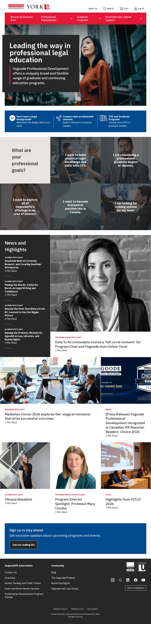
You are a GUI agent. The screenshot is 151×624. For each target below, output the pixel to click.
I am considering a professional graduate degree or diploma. (126, 160)
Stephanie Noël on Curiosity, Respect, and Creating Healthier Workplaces (23, 262)
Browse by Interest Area (22, 18)
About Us (92, 8)
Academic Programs (82, 18)
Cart (126, 8)
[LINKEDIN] (128, 580)
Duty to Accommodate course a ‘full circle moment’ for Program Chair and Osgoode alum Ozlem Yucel (98, 344)
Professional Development (48, 18)
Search (110, 8)
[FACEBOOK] (136, 580)
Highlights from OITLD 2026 (123, 501)
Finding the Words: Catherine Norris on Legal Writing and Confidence (21, 286)
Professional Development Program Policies (24, 595)
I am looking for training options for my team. (126, 206)
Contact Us (11, 572)
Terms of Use (77, 609)
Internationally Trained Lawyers (118, 18)
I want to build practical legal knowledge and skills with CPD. (75, 160)
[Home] (29, 8)
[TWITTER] (120, 580)
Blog (53, 572)
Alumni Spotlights (60, 583)
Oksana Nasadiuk (18, 499)
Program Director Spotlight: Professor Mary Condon (75, 503)
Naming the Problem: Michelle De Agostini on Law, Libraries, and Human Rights (23, 334)
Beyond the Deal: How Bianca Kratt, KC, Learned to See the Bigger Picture (25, 310)
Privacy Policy (60, 609)
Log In (141, 8)
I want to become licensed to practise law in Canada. (75, 206)
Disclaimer (92, 609)
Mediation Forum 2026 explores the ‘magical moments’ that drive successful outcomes (48, 416)
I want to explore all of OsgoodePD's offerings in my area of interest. (25, 207)
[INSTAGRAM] (113, 580)
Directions (10, 577)
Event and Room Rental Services (22, 588)
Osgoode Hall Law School (64, 588)
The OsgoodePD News (63, 577)
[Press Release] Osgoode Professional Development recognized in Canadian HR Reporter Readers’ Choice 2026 (125, 423)
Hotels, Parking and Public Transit (23, 583)
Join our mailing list (23, 544)
